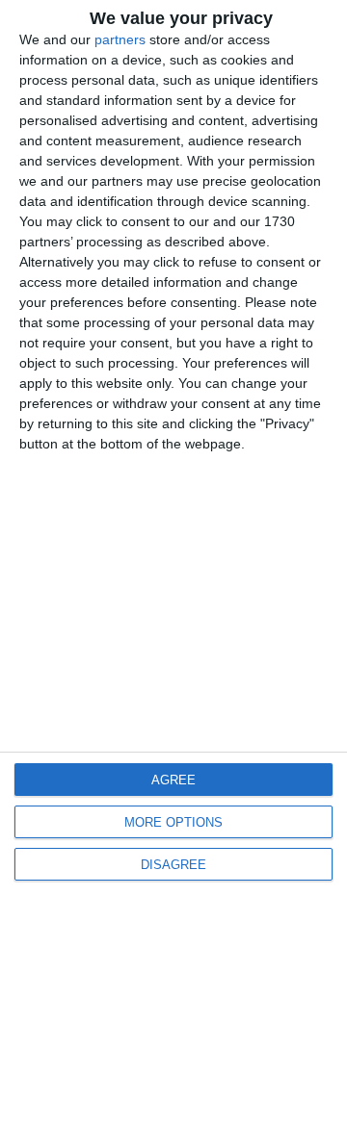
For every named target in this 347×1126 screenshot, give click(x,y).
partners (120, 39)
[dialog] (173, 563)
